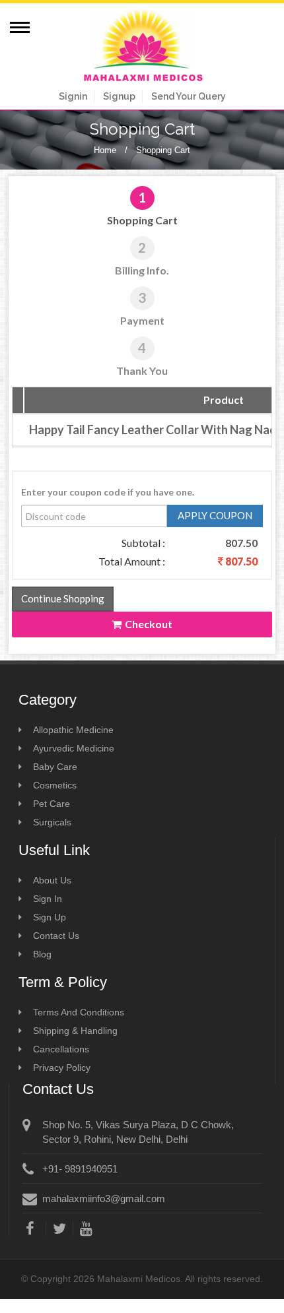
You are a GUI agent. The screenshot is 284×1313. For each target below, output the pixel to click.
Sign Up (49, 917)
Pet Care (51, 803)
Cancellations (61, 1049)
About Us (52, 880)
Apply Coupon (215, 515)
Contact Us (56, 935)
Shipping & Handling (75, 1030)
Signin (73, 96)
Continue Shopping (62, 598)
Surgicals (52, 822)
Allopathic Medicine (73, 729)
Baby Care (55, 766)
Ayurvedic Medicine (73, 748)
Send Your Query (188, 96)
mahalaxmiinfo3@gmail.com (103, 1198)
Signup (119, 96)
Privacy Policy (61, 1067)
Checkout (148, 624)
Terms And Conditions (78, 1012)
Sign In (47, 898)
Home (105, 150)
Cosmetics (55, 785)
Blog (42, 954)
